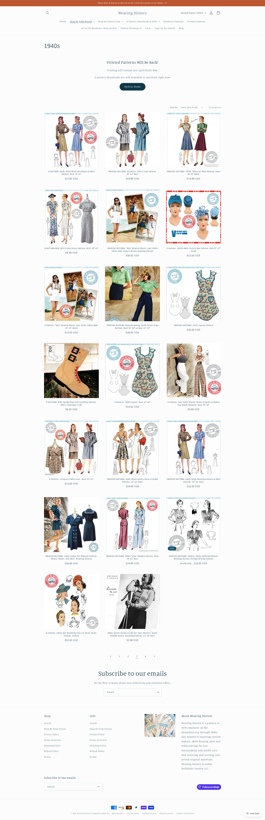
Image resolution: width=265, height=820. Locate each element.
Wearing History (84, 813)
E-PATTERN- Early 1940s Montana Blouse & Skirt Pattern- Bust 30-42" (71, 172)
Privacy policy (133, 813)
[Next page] (154, 656)
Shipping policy (166, 813)
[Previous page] (110, 656)
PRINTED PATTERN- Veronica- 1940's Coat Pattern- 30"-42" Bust (132, 172)
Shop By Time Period (55, 729)
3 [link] (137, 656)
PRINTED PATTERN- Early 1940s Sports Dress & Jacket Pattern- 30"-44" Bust (132, 480)
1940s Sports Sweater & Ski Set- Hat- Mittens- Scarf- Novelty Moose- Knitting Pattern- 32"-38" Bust (133, 634)
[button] (47, 12)
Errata (47, 756)
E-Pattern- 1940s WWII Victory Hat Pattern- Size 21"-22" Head (194, 249)
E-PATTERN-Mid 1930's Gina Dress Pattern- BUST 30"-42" (71, 248)
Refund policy (118, 813)
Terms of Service (52, 740)
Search (47, 723)
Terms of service (149, 813)
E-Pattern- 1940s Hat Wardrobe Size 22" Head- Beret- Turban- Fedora (71, 634)
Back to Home (132, 86)
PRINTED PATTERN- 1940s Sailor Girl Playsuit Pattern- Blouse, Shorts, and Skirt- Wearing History (71, 557)
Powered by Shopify (100, 813)
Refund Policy (51, 751)
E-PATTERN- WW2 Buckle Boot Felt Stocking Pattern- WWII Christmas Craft (71, 403)
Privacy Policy (51, 734)
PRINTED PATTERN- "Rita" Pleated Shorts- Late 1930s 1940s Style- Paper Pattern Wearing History (132, 249)
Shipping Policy (52, 745)
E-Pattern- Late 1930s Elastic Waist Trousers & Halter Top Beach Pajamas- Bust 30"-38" (193, 403)
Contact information (185, 813)
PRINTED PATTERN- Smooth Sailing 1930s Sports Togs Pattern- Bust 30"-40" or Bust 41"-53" (132, 326)
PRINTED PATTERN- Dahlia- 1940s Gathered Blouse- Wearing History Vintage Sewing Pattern (193, 557)
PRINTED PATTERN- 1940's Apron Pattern (193, 325)
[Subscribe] (157, 692)
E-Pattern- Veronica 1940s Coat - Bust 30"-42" (71, 479)
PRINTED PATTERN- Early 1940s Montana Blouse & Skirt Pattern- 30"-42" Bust (193, 480)
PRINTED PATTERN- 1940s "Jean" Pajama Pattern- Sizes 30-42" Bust (132, 557)
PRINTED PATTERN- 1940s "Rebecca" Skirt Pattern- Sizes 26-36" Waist (193, 172)
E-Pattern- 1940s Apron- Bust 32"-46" (133, 402)
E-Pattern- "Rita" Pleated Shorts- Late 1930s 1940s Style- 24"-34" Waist (71, 326)
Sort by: (174, 107)
